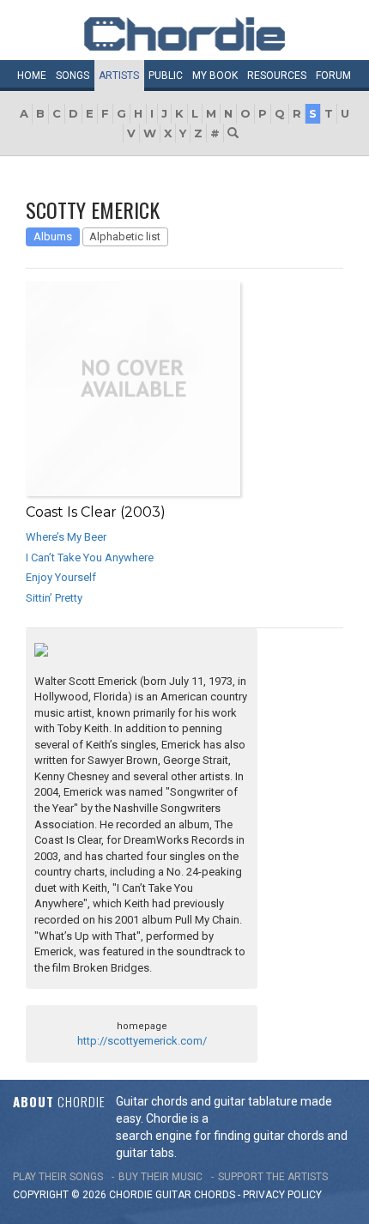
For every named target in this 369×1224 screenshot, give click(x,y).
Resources (276, 76)
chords (214, 1195)
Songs (72, 76)
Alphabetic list (124, 236)
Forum (333, 76)
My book (215, 76)
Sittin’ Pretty (54, 597)
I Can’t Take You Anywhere (90, 557)
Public (165, 76)
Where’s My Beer (66, 536)
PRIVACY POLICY (282, 1195)
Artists (119, 76)
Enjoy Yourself (61, 577)
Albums (52, 236)
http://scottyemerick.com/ (142, 1040)
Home (31, 76)
